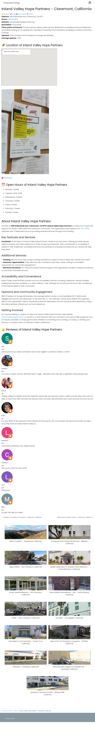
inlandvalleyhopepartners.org (13, 317)
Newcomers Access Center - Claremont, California (74, 517)
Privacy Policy (9, 719)
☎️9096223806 (6, 178)
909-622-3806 (83, 228)
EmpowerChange (12, 2)
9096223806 (13, 19)
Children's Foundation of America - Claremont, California (22, 517)
